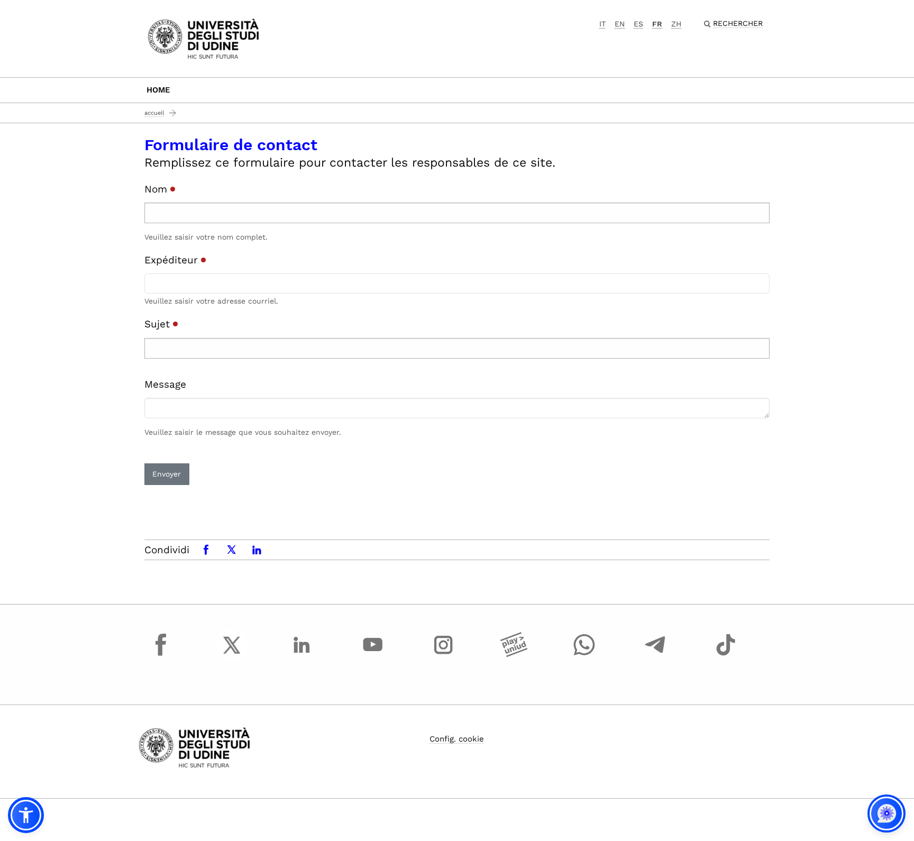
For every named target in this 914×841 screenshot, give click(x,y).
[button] (26, 815)
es (638, 24)
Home (158, 90)
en (620, 24)
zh (676, 24)
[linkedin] (302, 655)
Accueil (154, 112)
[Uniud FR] (203, 38)
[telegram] (655, 655)
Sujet (158, 324)
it (602, 24)
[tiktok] (725, 655)
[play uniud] (514, 655)
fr (657, 24)
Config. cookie (456, 739)
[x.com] (231, 655)
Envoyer (166, 474)
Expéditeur (172, 260)
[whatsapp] (584, 655)
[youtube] (373, 655)
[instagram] (443, 655)
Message (165, 384)
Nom (157, 189)
